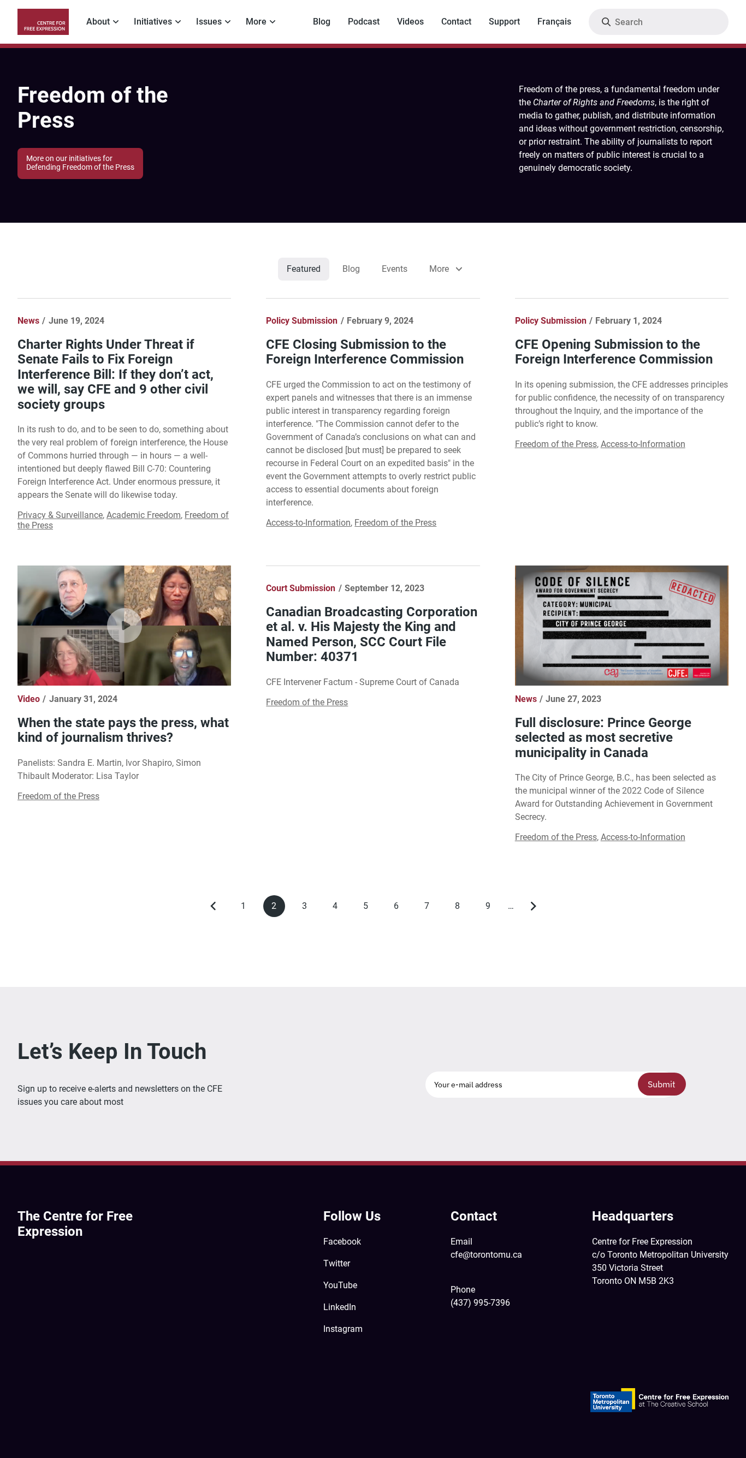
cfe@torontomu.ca (486, 1254)
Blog (321, 21)
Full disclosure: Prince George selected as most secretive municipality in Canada (603, 737)
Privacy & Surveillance (60, 515)
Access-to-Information (308, 522)
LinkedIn (339, 1307)
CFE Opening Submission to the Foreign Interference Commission (614, 352)
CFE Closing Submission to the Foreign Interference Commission (365, 352)
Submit (662, 1084)
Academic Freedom (143, 515)
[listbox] (445, 269)
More (256, 21)
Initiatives (153, 21)
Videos (410, 21)
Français (554, 21)
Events (394, 269)
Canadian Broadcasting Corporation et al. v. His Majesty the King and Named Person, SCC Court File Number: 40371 (371, 634)
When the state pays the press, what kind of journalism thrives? (123, 730)
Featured (304, 269)
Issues (209, 21)
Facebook (342, 1241)
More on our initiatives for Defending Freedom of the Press (80, 163)
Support (504, 21)
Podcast (364, 21)
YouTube (340, 1285)
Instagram (343, 1329)
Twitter (336, 1263)
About (98, 21)
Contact (456, 21)
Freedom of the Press (395, 522)
